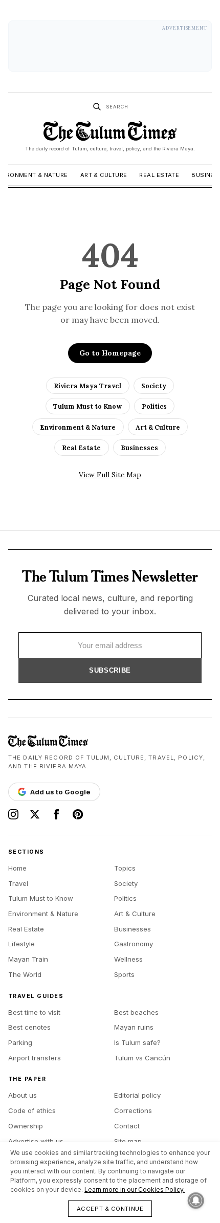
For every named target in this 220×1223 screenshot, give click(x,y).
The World (24, 974)
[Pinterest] (78, 814)
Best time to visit (34, 1012)
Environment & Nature (78, 427)
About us (22, 1095)
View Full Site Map (110, 474)
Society (153, 386)
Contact (127, 1126)
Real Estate (159, 175)
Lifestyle (21, 944)
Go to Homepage (110, 353)
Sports (124, 974)
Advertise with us (35, 1141)
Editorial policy (137, 1095)
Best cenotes (29, 1027)
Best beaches (136, 1012)
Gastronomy (133, 944)
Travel (18, 883)
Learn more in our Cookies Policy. (134, 1189)
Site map (128, 1141)
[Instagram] (13, 814)
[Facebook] (56, 814)
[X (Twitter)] (35, 814)
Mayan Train (28, 959)
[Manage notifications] (196, 1200)
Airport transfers (34, 1058)
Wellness (128, 959)
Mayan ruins (133, 1027)
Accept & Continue (110, 1208)
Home (17, 868)
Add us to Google (60, 792)
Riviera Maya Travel (87, 386)
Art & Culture (103, 175)
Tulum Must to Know (87, 406)
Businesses (139, 447)
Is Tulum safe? (137, 1042)
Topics (125, 868)
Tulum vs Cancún (142, 1058)
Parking (20, 1042)
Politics (154, 406)
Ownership (25, 1126)
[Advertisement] (110, 46)
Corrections (133, 1110)
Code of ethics (32, 1110)
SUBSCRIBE (110, 670)
